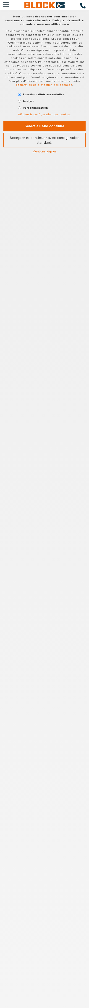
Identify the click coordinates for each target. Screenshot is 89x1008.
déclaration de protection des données (44, 84)
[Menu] (6, 5)
